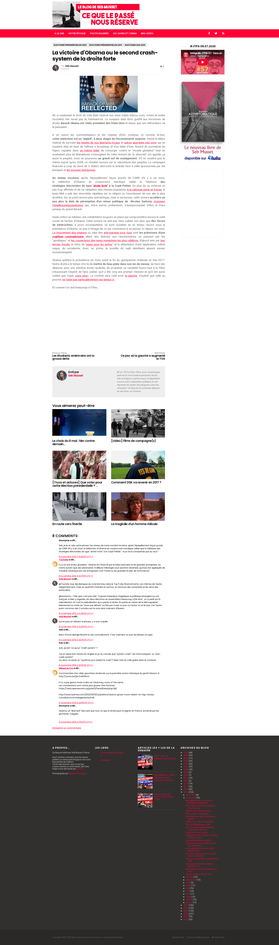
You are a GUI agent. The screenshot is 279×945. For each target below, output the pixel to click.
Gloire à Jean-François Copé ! (199, 811)
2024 (186, 758)
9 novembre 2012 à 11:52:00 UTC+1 (75, 722)
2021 (186, 766)
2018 (186, 775)
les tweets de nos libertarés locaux (98, 142)
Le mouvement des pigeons (69, 232)
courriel (79, 769)
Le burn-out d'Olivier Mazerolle (199, 822)
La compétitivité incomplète (198, 840)
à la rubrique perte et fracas (144, 189)
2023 (186, 761)
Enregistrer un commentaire (66, 727)
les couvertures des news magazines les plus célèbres (104, 240)
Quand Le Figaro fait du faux (198, 874)
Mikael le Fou (66, 668)
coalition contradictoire (68, 236)
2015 (186, 783)
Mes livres (147, 33)
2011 (186, 905)
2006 (186, 919)
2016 (186, 781)
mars (188, 897)
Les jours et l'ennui (125, 33)
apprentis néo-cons (145, 142)
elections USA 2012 (135, 45)
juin (188, 888)
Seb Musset (65, 578)
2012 (186, 792)
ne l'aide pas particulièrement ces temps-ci (88, 279)
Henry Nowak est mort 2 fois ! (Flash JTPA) (163, 797)
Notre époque (77, 33)
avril (188, 894)
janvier (189, 902)
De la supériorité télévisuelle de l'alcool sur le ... (200, 865)
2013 (186, 789)
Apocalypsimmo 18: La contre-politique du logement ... (199, 801)
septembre (191, 880)
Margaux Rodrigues (78, 773)
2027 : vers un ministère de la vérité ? (165, 759)
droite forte (100, 185)
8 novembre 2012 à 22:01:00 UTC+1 (76, 639)
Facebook (105, 760)
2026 (186, 752)
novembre (191, 798)
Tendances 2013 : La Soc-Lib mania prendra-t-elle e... (202, 836)
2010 (186, 908)
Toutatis (63, 559)
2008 (186, 914)
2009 (186, 911)
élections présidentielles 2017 (105, 45)
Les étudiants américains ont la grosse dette (73, 356)
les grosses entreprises (81, 170)
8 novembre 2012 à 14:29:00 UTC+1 (76, 626)
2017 (186, 778)
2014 (186, 786)
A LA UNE (59, 33)
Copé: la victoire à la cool (197, 832)
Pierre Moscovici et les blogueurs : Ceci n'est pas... (201, 807)
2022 (186, 764)
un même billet (89, 150)
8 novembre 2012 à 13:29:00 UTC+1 (76, 556)
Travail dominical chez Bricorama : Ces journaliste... (201, 844)
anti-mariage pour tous (118, 232)
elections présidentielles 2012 (70, 45)
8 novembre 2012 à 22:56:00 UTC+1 (76, 702)
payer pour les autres (99, 244)
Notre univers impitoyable (197, 814)
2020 (186, 769)
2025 (186, 755)
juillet (188, 885)
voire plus (81, 275)
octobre (190, 877)
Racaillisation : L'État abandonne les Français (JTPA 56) (164, 778)
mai (188, 891)
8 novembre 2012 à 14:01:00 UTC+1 (76, 575)
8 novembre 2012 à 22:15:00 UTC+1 (76, 665)
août (188, 882)
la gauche (131, 275)
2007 (186, 916)
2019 (186, 772)
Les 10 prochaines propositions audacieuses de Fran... (200, 828)
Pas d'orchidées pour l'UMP (198, 824)
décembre (191, 795)
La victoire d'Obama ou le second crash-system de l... (201, 854)
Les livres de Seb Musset (112, 752)
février (189, 899)
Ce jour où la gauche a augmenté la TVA (143, 356)
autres (128, 142)
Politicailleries (99, 33)
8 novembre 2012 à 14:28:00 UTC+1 (76, 613)
